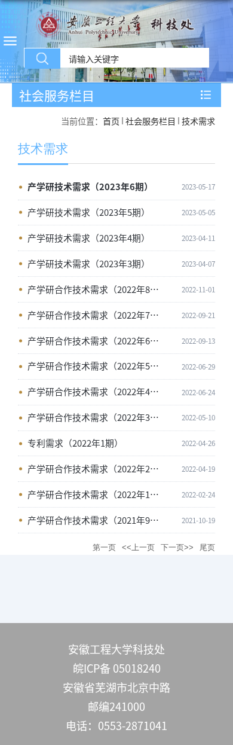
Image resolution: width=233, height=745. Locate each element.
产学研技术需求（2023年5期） (88, 212)
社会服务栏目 (150, 121)
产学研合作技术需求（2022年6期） (97, 340)
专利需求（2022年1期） (75, 442)
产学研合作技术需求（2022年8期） (97, 289)
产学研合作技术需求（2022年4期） (97, 391)
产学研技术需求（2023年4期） (88, 237)
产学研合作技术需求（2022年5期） (97, 365)
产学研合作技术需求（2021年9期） (97, 520)
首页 (111, 121)
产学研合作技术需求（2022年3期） (97, 417)
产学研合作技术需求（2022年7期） (97, 315)
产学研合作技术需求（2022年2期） (97, 468)
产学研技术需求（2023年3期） (88, 263)
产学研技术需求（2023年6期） (90, 186)
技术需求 (198, 121)
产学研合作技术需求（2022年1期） (97, 494)
